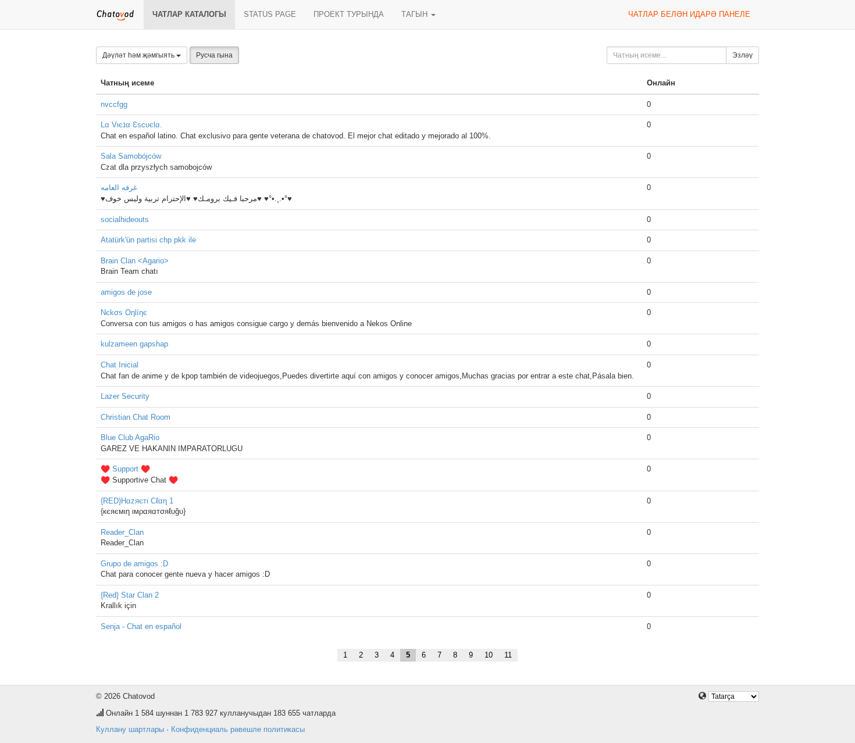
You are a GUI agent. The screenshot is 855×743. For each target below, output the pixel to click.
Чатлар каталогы (189, 14)
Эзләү (742, 55)
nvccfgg (114, 104)
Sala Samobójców (131, 156)
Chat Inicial (119, 364)
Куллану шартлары (130, 729)
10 (488, 655)
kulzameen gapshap (134, 344)
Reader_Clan (122, 532)
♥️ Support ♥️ (125, 469)
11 (508, 655)
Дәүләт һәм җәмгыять (139, 55)
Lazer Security (125, 396)
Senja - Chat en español (141, 626)
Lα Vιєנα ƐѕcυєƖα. (131, 124)
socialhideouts (125, 219)
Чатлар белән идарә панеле (689, 14)
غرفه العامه (119, 187)
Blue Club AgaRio (130, 437)
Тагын (415, 14)
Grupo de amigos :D (134, 563)
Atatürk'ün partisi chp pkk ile (148, 239)
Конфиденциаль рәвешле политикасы (238, 729)
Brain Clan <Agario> (135, 260)
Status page (270, 14)
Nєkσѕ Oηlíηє (124, 312)
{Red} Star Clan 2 (130, 595)
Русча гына (214, 55)
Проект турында (349, 14)
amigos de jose (126, 292)
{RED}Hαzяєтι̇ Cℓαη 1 (137, 500)
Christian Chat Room (135, 417)
